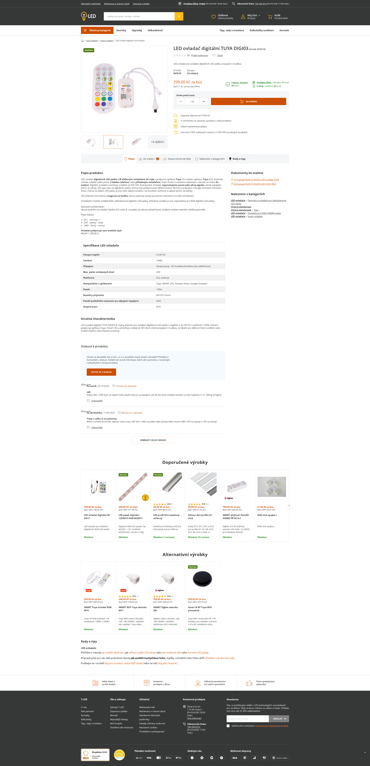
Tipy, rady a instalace (232, 30)
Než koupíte (116, 723)
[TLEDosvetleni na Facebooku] (192, 759)
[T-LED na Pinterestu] (221, 759)
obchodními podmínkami (268, 725)
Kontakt (284, 30)
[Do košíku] (248, 101)
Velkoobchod (155, 30)
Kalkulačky (86, 719)
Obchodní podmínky (91, 3)
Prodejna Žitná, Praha (194, 3)
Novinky (121, 30)
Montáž (114, 715)
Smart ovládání (106, 40)
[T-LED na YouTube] (212, 759)
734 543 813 (261, 3)
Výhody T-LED (117, 707)
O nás (84, 707)
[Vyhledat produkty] (179, 16)
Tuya (256, 210)
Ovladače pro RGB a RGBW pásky (264, 213)
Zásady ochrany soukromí (152, 723)
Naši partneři (87, 711)
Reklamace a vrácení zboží (117, 3)
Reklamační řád (147, 707)
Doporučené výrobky (179, 158)
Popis (131, 158)
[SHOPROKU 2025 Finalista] (97, 755)
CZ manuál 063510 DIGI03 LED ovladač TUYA (256, 179)
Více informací (194, 718)
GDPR (285, 725)
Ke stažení (150, 158)
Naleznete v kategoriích (212, 158)
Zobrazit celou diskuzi (153, 440)
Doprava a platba (141, 3)
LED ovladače (92, 40)
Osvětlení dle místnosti (121, 727)
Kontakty (85, 715)
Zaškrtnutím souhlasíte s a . (260, 725)
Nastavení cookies (148, 727)
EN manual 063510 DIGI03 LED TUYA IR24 (255, 184)
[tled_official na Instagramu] (202, 759)
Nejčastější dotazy (119, 719)
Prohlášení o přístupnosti (151, 731)
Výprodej (137, 30)
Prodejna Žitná (264, 82)
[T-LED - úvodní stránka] (88, 16)
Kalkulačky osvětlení (262, 30)
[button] (244, 17)
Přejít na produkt (98, 529)
